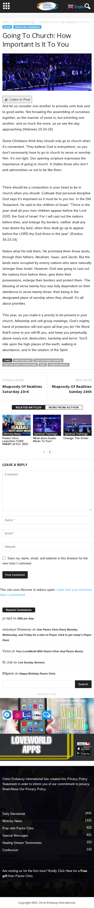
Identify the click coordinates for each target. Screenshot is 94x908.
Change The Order (75, 438)
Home (5, 22)
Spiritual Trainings (23, 22)
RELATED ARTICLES (28, 407)
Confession (10, 850)
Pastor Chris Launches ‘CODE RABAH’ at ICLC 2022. (15, 441)
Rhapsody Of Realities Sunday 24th (72, 389)
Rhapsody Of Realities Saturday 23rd (22, 389)
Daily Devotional (13, 814)
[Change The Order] (77, 425)
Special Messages (15, 835)
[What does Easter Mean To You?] (47, 425)
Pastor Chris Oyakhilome (20, 364)
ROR (42, 364)
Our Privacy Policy (33, 789)
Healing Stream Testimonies (22, 843)
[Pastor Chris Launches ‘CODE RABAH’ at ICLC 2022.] (16, 425)
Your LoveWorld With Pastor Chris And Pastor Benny (49, 651)
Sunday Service (58, 364)
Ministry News (12, 433)
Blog (7, 27)
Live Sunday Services (31, 662)
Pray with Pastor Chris (18, 828)
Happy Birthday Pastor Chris (37, 673)
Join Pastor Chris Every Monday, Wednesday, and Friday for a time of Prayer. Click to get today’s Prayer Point (46, 635)
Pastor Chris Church (48, 360)
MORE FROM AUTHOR (64, 407)
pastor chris (22, 360)
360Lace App (25, 618)
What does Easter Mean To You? (44, 439)
